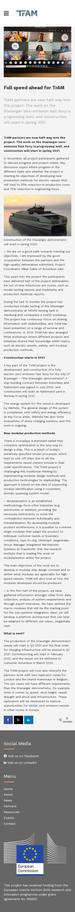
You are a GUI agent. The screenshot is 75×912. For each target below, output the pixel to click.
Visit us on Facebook (23, 756)
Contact (9, 824)
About (8, 794)
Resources (11, 812)
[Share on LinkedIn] (28, 720)
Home (8, 789)
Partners (10, 806)
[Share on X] (18, 720)
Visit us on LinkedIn (21, 763)
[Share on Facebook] (8, 720)
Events (9, 818)
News (8, 800)
